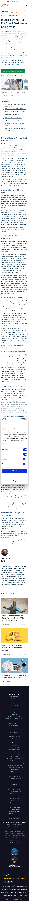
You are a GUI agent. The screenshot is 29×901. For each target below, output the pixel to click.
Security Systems (14, 705)
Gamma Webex (14, 730)
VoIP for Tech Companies (14, 776)
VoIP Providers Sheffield (14, 811)
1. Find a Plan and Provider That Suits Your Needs (15, 105)
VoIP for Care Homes (14, 774)
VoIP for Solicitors (14, 747)
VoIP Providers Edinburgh (14, 793)
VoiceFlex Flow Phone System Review (14, 837)
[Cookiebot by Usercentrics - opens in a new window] (20, 419)
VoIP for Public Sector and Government (14, 767)
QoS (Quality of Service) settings (15, 279)
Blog (14, 712)
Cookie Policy (16, 897)
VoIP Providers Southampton (14, 813)
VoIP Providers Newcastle (14, 809)
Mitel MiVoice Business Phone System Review (14, 835)
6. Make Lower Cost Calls (12, 121)
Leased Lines (14, 703)
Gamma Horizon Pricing (14, 842)
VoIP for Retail (14, 751)
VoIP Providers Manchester (14, 791)
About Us (14, 707)
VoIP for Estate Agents (14, 749)
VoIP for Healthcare (14, 745)
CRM (21, 309)
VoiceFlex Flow (14, 738)
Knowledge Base (14, 725)
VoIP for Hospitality (14, 754)
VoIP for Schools (14, 756)
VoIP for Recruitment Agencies (14, 765)
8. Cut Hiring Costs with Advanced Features (15, 129)
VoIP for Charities (15, 769)
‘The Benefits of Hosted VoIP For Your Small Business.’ (12, 229)
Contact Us (14, 710)
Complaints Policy (18, 895)
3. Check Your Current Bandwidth (15, 112)
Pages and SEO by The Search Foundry (14, 899)
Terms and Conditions (7, 895)
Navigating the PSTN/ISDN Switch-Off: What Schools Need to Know (13, 648)
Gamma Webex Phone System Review (14, 833)
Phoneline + (4, 164)
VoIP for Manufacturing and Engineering (14, 763)
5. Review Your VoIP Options (13, 118)
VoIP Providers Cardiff (14, 805)
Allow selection (14, 475)
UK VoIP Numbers (14, 721)
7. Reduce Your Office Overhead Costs (14, 124)
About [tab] (23, 423)
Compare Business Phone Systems (13, 71)
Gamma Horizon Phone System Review (14, 829)
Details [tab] (14, 423)
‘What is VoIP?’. (14, 64)
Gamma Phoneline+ (14, 732)
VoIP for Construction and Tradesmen (14, 758)
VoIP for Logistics (14, 760)
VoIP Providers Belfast (14, 807)
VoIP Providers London (14, 787)
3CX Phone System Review (14, 826)
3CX (14, 734)
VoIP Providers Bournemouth (14, 816)
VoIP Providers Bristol (14, 800)
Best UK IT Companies (14, 840)
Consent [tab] (5, 423)
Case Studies (14, 714)
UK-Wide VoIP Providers (14, 818)
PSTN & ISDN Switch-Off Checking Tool (15, 718)
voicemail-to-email (14, 492)
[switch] (25, 454)
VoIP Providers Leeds (14, 798)
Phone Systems (14, 698)
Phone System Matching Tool (14, 716)
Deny (14, 481)
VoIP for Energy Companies (14, 778)
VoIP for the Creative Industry (14, 780)
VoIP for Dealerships (14, 771)
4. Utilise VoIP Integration (12, 114)
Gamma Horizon (14, 727)
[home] (5, 5)
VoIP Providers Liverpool (14, 802)
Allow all (14, 470)
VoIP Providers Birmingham (14, 789)
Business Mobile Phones (14, 723)
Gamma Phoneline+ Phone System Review (14, 831)
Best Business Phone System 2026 (14, 824)
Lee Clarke (4, 15)
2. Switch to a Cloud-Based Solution (15, 109)
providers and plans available (9, 146)
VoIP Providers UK (14, 696)
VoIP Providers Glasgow (14, 796)
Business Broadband (14, 701)
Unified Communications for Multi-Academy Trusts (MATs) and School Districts (13, 618)
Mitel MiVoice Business (14, 736)
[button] (26, 5)
